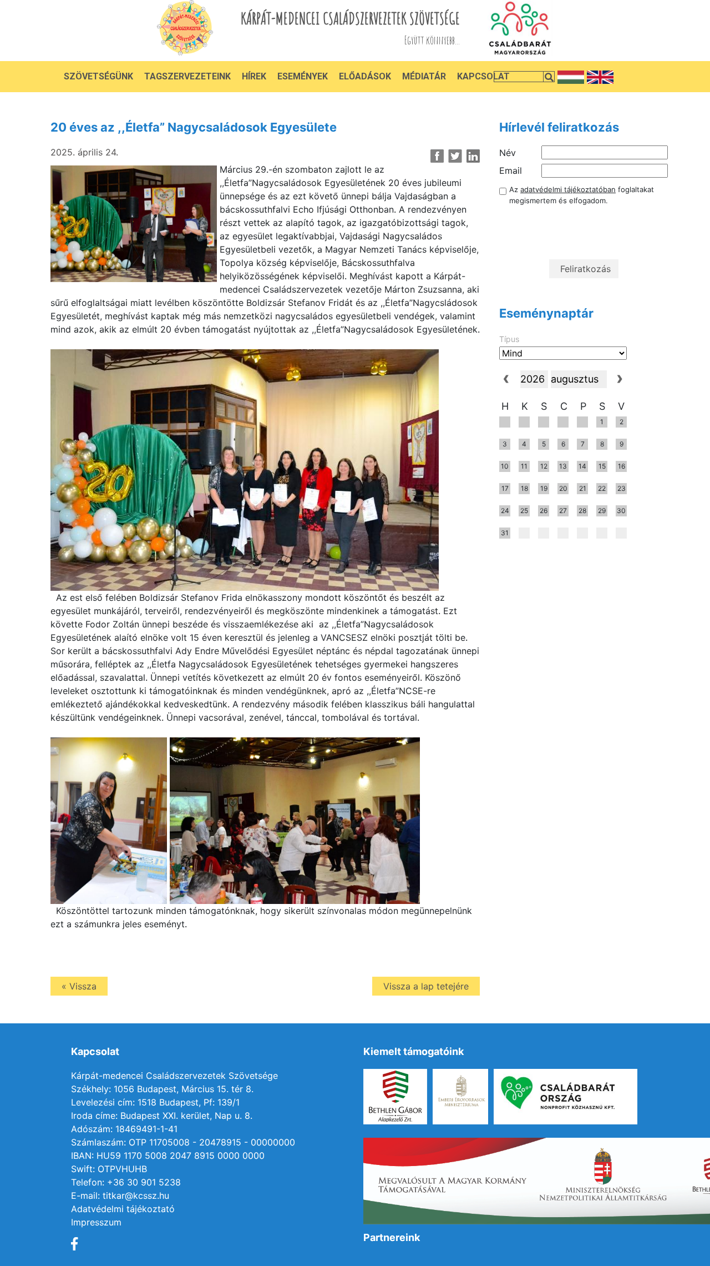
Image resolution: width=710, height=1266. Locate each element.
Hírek (254, 76)
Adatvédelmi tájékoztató (123, 1208)
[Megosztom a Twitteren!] (455, 156)
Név (507, 152)
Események (302, 76)
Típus (509, 339)
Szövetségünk (98, 76)
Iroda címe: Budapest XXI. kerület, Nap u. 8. (161, 1115)
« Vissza (79, 986)
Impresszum (96, 1222)
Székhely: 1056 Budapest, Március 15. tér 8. (162, 1088)
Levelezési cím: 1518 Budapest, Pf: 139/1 (155, 1102)
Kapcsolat (483, 76)
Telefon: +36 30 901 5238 (126, 1182)
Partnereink (391, 1237)
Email (510, 170)
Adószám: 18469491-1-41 (124, 1128)
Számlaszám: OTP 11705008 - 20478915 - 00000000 (183, 1142)
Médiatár (424, 76)
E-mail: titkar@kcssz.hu (120, 1195)
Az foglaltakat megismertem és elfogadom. (581, 195)
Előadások (365, 76)
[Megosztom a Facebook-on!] (437, 156)
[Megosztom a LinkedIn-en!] (473, 156)
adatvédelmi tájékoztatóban (568, 189)
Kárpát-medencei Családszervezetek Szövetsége (174, 1075)
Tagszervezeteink (187, 76)
